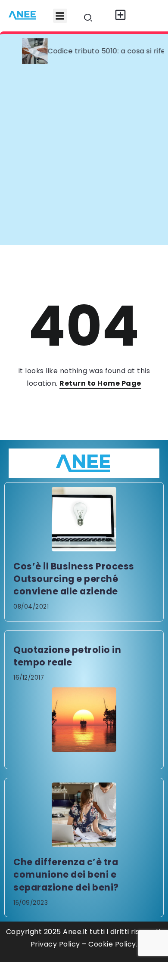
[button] (60, 16)
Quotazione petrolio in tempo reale (67, 655)
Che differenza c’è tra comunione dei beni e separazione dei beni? (66, 874)
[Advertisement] (84, 157)
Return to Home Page (100, 383)
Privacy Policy (55, 944)
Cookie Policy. (112, 944)
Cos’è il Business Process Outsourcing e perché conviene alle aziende (73, 578)
